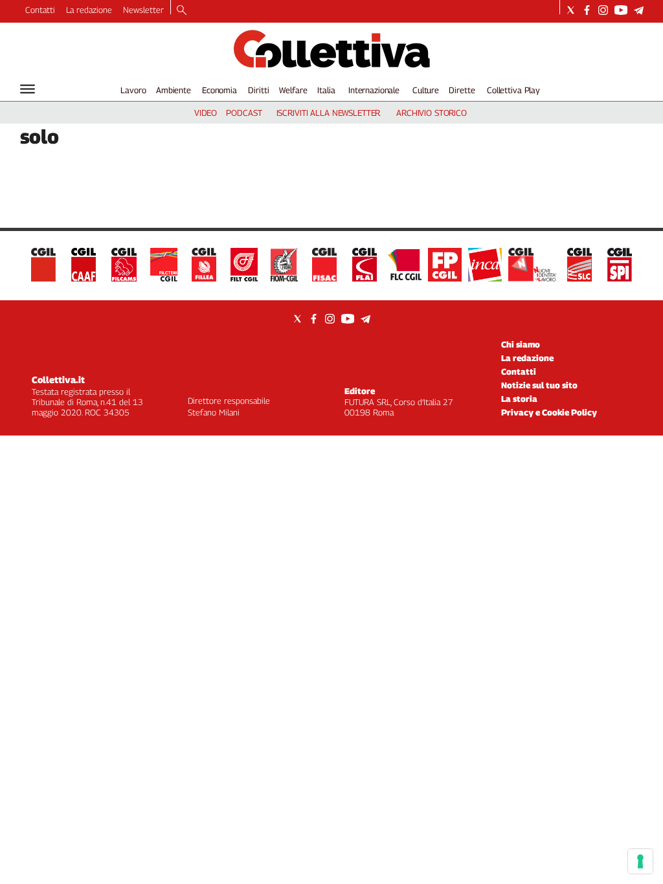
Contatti (40, 10)
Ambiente (173, 90)
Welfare (293, 90)
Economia (219, 90)
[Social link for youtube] (620, 10)
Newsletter (143, 10)
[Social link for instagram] (603, 10)
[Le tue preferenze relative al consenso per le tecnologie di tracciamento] (640, 861)
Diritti (258, 90)
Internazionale (373, 90)
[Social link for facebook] (587, 10)
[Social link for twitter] (571, 10)
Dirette (462, 90)
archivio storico (431, 112)
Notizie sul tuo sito (539, 385)
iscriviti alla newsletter (328, 112)
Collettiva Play (513, 90)
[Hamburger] (27, 89)
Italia (326, 90)
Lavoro (133, 90)
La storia (519, 398)
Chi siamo (520, 344)
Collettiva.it (58, 379)
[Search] (181, 11)
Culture (425, 90)
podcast (244, 112)
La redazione (89, 10)
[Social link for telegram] (639, 10)
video (205, 112)
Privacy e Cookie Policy (549, 412)
